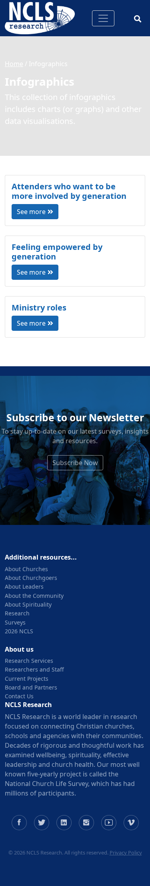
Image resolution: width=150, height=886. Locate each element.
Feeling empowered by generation (57, 252)
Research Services (29, 660)
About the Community (34, 595)
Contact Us (19, 696)
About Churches (26, 569)
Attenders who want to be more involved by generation (69, 191)
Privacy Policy (126, 852)
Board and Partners (31, 687)
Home (14, 63)
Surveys (15, 622)
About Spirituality (28, 604)
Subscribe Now (75, 462)
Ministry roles (39, 307)
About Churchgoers (31, 577)
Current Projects (26, 678)
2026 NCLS (19, 631)
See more (31, 211)
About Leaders (24, 586)
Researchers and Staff (34, 669)
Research (17, 613)
